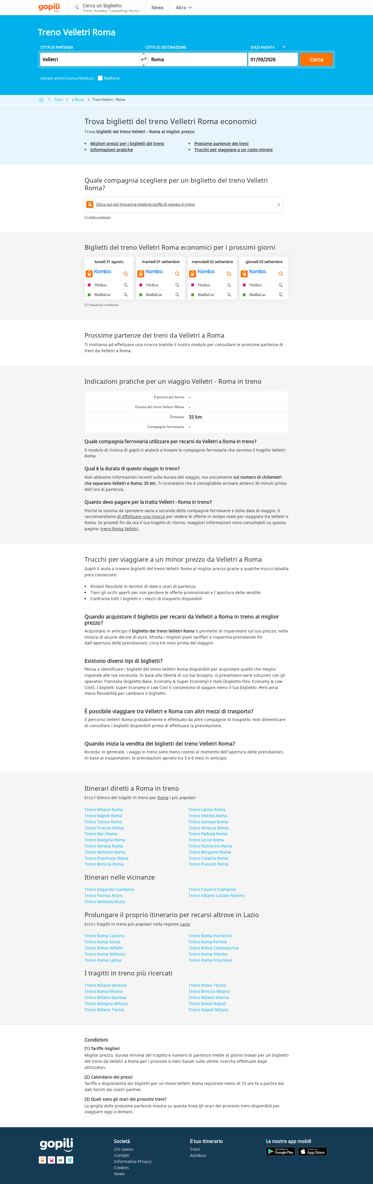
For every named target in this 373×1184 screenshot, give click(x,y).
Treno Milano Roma (104, 809)
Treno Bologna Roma (105, 840)
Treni (58, 99)
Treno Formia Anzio (103, 895)
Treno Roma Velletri (104, 948)
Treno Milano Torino (104, 1009)
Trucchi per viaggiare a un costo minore (233, 149)
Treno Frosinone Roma (107, 858)
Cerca (316, 59)
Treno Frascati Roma (208, 864)
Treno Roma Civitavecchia (214, 948)
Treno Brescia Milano (209, 991)
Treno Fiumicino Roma (210, 846)
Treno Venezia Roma (208, 828)
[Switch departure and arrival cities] (143, 59)
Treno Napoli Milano (208, 1009)
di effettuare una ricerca (141, 516)
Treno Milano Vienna (209, 997)
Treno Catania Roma (208, 858)
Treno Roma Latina (103, 960)
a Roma (78, 99)
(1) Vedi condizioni (98, 217)
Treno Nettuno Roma (105, 852)
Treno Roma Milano (104, 991)
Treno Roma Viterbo (208, 954)
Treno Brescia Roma (104, 864)
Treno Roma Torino (207, 985)
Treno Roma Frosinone (211, 960)
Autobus (198, 1155)
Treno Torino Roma (103, 821)
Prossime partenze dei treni (221, 143)
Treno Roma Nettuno (105, 954)
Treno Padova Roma (208, 833)
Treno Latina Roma (207, 809)
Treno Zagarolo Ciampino (109, 889)
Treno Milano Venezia (106, 985)
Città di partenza (56, 47)
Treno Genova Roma (208, 821)
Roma (162, 797)
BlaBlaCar (112, 78)
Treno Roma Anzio (102, 942)
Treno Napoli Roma (103, 815)
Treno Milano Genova (105, 997)
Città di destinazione (165, 47)
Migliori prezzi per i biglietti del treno (127, 143)
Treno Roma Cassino (104, 935)
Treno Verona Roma (104, 846)
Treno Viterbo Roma (208, 815)
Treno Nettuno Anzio (105, 901)
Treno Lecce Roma (206, 840)
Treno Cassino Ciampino (212, 889)
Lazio (185, 924)
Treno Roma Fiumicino (210, 935)
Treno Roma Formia (208, 942)
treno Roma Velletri (119, 528)
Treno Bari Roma (101, 833)
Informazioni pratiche (111, 149)
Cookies (121, 1167)
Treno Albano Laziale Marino (216, 895)
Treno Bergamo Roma (210, 852)
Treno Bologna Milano (106, 1003)
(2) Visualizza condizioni (102, 305)
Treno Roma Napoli (207, 1003)
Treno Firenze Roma (104, 828)
